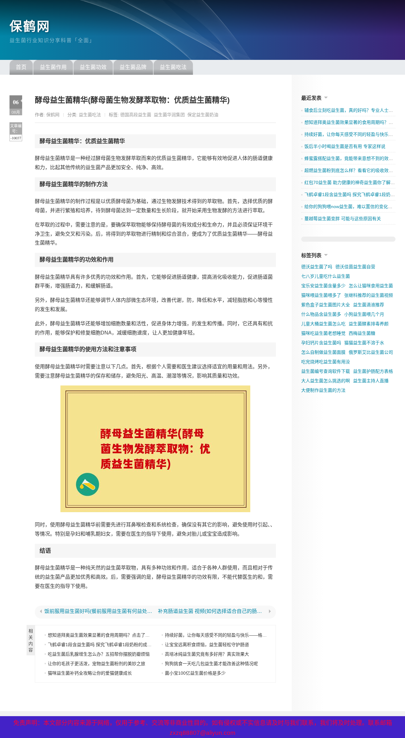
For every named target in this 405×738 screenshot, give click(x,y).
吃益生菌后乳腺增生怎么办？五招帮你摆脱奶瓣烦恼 (99, 654)
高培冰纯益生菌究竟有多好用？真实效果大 (207, 654)
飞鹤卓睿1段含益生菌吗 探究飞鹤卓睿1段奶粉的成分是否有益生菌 (113, 644)
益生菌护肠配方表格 (373, 371)
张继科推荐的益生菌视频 (368, 295)
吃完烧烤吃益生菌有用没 (325, 361)
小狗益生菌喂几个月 (364, 314)
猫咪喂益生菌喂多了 (321, 295)
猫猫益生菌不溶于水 (364, 342)
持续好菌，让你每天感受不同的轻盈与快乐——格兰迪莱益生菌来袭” (232, 635)
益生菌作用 (53, 67)
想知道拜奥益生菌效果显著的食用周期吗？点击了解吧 (101, 635)
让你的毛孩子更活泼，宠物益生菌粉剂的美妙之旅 (96, 663)
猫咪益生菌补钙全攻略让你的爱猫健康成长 (90, 673)
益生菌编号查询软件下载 (325, 371)
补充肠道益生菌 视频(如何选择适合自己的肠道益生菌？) (212, 611)
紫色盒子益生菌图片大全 (325, 304)
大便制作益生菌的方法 (323, 390)
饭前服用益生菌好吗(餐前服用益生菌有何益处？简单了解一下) (98, 611)
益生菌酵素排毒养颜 (369, 323)
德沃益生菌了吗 (316, 266)
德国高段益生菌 (135, 114)
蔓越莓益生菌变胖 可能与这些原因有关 (342, 218)
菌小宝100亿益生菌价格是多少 (195, 673)
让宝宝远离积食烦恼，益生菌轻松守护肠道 (207, 644)
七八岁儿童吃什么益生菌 (325, 276)
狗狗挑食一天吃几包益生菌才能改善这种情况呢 (211, 663)
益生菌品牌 (133, 67)
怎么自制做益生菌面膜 (323, 352)
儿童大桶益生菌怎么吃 (323, 323)
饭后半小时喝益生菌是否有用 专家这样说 (344, 146)
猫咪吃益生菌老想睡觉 (323, 333)
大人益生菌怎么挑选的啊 (325, 380)
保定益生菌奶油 (202, 114)
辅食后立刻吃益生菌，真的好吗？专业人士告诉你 (353, 110)
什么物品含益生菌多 (321, 314)
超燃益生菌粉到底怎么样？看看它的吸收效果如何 (353, 170)
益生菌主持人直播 (371, 380)
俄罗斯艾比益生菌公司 (371, 352)
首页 (21, 67)
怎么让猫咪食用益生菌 (371, 285)
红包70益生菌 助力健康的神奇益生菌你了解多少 (351, 182)
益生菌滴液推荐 (368, 304)
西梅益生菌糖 (362, 333)
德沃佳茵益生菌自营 (355, 266)
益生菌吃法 (173, 67)
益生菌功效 (93, 67)
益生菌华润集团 (169, 114)
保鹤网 (29, 26)
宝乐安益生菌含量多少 (323, 285)
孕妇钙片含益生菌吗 (321, 342)
